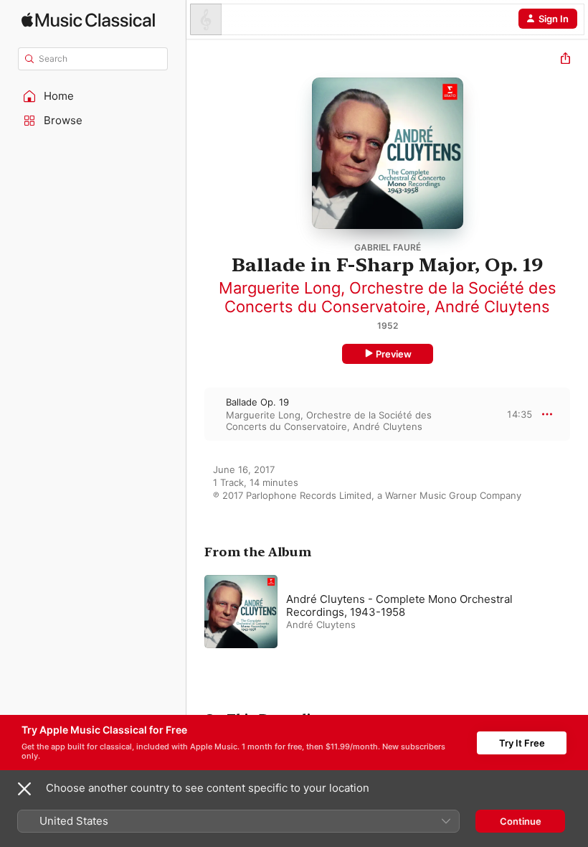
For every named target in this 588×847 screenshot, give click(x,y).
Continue (520, 821)
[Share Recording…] (565, 60)
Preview (394, 354)
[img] (88, 19)
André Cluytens (492, 306)
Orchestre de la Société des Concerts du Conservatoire (390, 297)
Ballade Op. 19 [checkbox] (257, 402)
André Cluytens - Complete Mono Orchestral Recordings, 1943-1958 (399, 605)
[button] (93, 96)
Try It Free (522, 743)
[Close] (24, 788)
